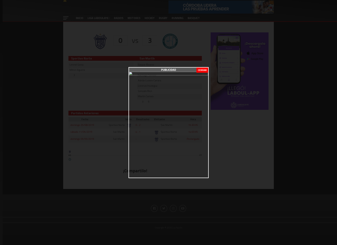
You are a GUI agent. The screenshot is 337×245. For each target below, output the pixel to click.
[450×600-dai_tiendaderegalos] (168, 74)
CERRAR (202, 70)
